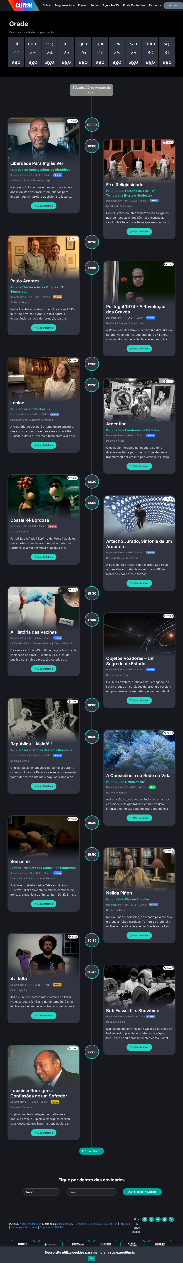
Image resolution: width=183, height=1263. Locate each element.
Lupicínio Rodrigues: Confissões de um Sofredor (38, 1093)
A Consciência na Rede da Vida (138, 775)
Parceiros (155, 5)
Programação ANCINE (51, 1227)
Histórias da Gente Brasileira (50, 750)
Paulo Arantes (24, 280)
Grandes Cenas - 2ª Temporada (52, 868)
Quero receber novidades (142, 1191)
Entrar (173, 5)
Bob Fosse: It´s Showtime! (133, 1010)
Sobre (47, 5)
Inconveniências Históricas (49, 169)
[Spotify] (164, 1219)
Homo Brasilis (39, 409)
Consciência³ (135, 782)
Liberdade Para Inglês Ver (36, 163)
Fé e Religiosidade (124, 184)
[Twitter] (171, 1219)
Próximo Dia (89, 1151)
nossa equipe (64, 1223)
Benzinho (20, 861)
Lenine (17, 402)
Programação (64, 5)
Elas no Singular (137, 899)
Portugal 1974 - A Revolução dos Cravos (135, 309)
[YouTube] (158, 1219)
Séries (94, 5)
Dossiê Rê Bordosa (29, 520)
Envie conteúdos (134, 5)
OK (91, 1258)
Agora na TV (111, 5)
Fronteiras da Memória (142, 430)
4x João (18, 978)
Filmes (82, 5)
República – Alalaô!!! (31, 743)
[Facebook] (144, 1219)
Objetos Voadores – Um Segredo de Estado (130, 661)
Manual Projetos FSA (105, 1223)
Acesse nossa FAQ (30, 1223)
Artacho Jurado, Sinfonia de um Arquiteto (139, 544)
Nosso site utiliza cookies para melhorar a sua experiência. (91, 1252)
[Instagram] (151, 1219)
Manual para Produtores (24, 1227)
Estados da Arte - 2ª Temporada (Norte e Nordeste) (130, 193)
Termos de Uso (83, 1223)
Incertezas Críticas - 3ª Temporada (37, 289)
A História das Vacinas (33, 632)
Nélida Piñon (119, 893)
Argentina (116, 423)
